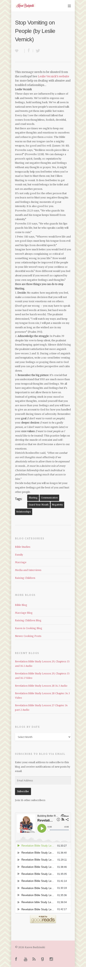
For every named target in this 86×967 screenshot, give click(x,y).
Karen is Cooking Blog (28, 628)
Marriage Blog (24, 612)
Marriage (20, 562)
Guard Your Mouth (39, 504)
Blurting (33, 497)
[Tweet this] (36, 50)
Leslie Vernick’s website (53, 76)
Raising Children (25, 577)
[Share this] (29, 50)
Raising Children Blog (28, 620)
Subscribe (23, 791)
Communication (49, 497)
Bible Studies (22, 546)
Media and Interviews (28, 570)
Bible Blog (21, 604)
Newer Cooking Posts (28, 636)
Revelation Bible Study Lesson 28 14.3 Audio (41, 685)
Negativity (57, 504)
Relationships (23, 511)
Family (19, 554)
